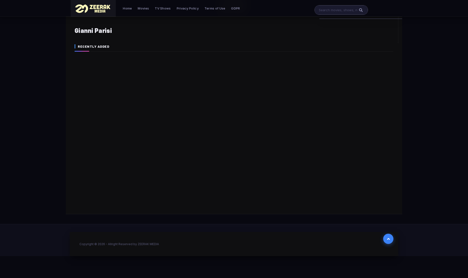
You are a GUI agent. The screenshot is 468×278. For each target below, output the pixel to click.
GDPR (235, 8)
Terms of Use (215, 8)
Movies (143, 8)
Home (127, 8)
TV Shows (163, 8)
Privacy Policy (188, 8)
